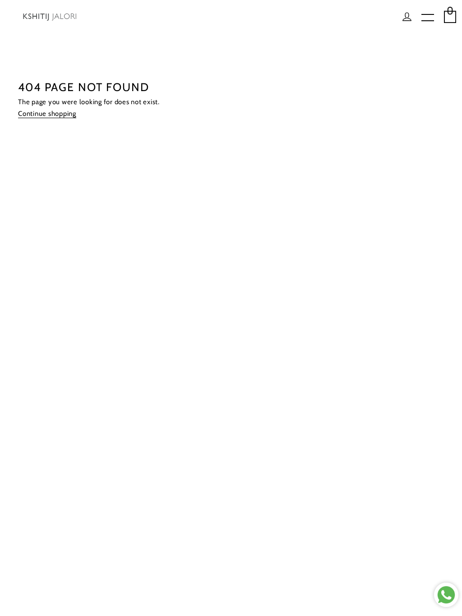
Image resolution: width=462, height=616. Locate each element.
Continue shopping (47, 114)
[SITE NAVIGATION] (427, 18)
